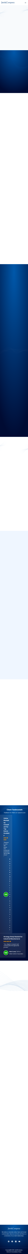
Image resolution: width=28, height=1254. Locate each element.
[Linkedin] (8, 1241)
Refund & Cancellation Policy (14, 1252)
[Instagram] (15, 1241)
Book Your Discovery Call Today (14, 24)
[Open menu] (25, 2)
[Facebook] (12, 1241)
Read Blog (22, 1052)
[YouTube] (19, 1241)
